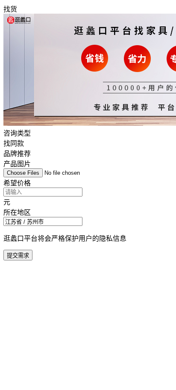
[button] (88, 216)
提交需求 (18, 255)
